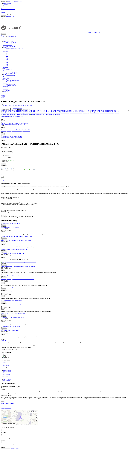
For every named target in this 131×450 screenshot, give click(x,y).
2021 (7, 59)
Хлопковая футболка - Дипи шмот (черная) (11, 304)
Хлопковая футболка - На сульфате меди (10, 227)
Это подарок (4, 166)
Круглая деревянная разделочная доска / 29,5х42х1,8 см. (14, 124)
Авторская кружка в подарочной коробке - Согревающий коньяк (16, 240)
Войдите (9, 1)
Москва (3, 12)
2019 (7, 57)
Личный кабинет (7, 3)
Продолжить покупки (5, 448)
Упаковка (5, 86)
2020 (7, 58)
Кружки (5, 70)
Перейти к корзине (17, 108)
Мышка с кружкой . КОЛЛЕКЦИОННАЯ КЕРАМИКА (13, 253)
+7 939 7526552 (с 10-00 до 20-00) (8, 403)
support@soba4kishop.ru (6, 408)
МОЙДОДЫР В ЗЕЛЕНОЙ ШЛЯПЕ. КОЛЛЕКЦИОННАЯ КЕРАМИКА (18, 266)
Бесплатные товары (7, 45)
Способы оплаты (7, 379)
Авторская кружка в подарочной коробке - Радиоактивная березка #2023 (17, 279)
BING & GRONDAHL (11, 42)
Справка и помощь (8, 9)
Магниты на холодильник (9, 76)
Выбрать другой (10, 16)
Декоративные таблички (9, 46)
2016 (7, 53)
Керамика (5, 67)
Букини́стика (9, 69)
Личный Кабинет (7, 370)
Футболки (5, 89)
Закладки (5, 372)
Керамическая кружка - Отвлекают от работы (11, 117)
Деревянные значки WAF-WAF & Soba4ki (15, 48)
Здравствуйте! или (11, 1)
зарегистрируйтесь (18, 1)
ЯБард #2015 (6, 91)
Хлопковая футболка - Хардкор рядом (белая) (11, 137)
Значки (5, 47)
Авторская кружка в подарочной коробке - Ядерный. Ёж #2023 (15, 131)
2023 (7, 62)
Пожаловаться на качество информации (10, 171)
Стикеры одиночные (11, 85)
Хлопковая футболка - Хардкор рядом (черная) (11, 291)
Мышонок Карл (9, 43)
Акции (4, 362)
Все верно (3, 16)
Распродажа (6, 78)
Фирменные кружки (10, 73)
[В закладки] (128, 110)
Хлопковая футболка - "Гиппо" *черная (10, 330)
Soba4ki (8, 90)
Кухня (4, 74)
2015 (7, 52)
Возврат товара (6, 374)
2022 (7, 60)
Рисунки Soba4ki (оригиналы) (13, 81)
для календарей (9, 87)
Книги (4, 68)
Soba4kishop (3, 340)
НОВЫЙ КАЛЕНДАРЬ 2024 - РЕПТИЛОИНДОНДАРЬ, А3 (17, 105)
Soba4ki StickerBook (10, 84)
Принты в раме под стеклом (12, 80)
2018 (7, 56)
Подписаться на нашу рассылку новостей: (10, 386)
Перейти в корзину (15, 448)
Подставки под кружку (11, 72)
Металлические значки (11, 49)
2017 (7, 54)
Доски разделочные (10, 75)
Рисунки (5, 79)
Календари (5, 51)
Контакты (5, 363)
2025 (7, 64)
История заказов (7, 371)
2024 (7, 63)
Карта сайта (6, 365)
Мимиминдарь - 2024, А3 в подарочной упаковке (12, 317)
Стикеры (5, 83)
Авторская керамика (8, 41)
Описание (5, 180)
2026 (7, 65)
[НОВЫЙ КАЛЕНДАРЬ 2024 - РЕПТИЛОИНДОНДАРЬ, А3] (15, 110)
